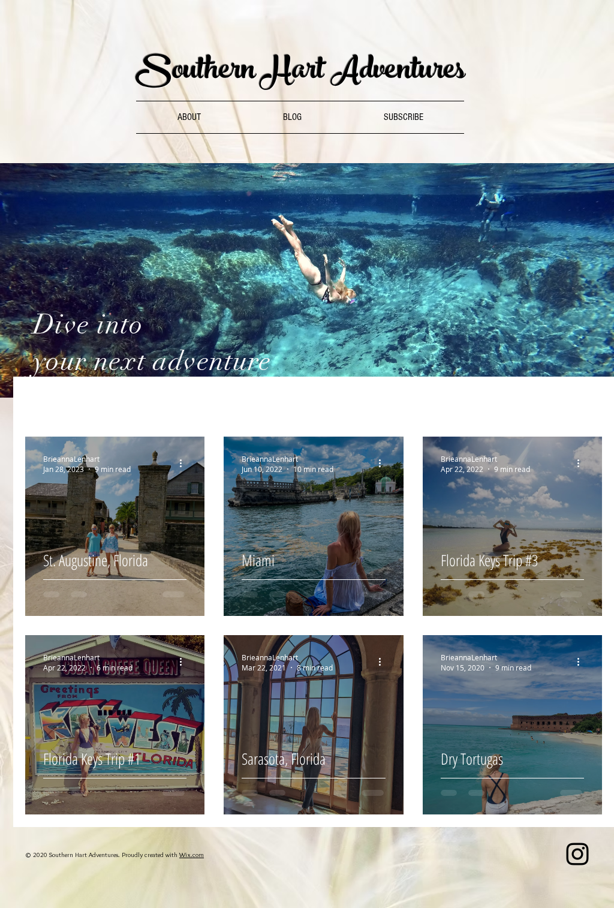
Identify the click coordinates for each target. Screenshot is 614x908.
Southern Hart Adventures (300, 73)
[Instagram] (577, 854)
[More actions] (184, 463)
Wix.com (191, 854)
